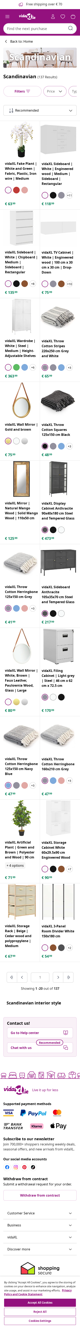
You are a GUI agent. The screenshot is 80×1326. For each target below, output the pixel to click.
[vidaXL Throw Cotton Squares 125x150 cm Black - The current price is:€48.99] (58, 400)
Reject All (39, 1312)
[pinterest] (24, 1167)
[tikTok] (33, 1167)
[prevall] (12, 977)
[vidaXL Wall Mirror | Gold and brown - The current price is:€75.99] (21, 400)
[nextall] (68, 977)
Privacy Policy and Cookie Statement (38, 1292)
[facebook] (7, 1167)
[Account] (52, 16)
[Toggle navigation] (7, 17)
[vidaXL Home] (27, 16)
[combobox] (40, 28)
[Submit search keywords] (70, 28)
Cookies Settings (40, 1321)
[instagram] (16, 1167)
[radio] (8, 190)
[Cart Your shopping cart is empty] (73, 16)
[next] (58, 977)
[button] (40, 1213)
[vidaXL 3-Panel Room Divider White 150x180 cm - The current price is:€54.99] (58, 901)
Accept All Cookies (40, 1302)
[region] (40, 1301)
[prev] (22, 977)
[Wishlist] (62, 16)
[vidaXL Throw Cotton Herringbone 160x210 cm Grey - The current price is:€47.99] (58, 734)
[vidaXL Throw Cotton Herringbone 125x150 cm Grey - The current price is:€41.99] (21, 562)
